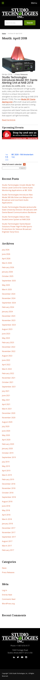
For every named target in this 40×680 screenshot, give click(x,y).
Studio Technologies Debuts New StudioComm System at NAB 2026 (16, 218)
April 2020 (6, 439)
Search (23, 168)
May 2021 (6, 400)
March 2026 (7, 263)
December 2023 (8, 316)
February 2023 (8, 342)
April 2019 (6, 470)
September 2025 (9, 280)
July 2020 (5, 426)
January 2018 (7, 523)
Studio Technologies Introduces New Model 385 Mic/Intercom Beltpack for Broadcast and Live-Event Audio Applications (17, 198)
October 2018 (7, 492)
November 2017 (8, 532)
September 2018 (9, 497)
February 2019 (8, 479)
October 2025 (7, 276)
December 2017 (8, 528)
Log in (4, 590)
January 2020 (7, 448)
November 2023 (8, 320)
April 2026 (6, 258)
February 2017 (8, 550)
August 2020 (7, 422)
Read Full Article (8, 120)
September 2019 (9, 457)
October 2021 (7, 382)
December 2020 (8, 413)
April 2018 (6, 515)
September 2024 (9, 303)
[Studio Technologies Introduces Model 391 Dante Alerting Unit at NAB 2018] (18, 59)
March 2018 (7, 519)
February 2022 (8, 373)
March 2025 (7, 289)
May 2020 (6, 435)
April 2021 (6, 404)
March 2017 (7, 545)
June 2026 (6, 254)
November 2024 (8, 298)
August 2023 (7, 329)
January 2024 (7, 311)
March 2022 (7, 369)
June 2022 (6, 360)
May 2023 (6, 338)
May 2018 (6, 510)
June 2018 (6, 506)
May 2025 (6, 285)
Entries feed (7, 595)
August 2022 (7, 356)
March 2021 (7, 409)
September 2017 (9, 537)
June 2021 (6, 395)
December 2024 (8, 294)
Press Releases (21, 74)
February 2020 (8, 444)
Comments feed (8, 599)
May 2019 (6, 466)
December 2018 (8, 484)
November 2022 (8, 351)
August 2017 (7, 541)
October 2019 (7, 453)
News (4, 568)
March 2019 (7, 475)
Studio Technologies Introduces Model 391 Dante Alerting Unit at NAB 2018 (19, 79)
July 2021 (5, 391)
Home (4, 33)
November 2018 (8, 488)
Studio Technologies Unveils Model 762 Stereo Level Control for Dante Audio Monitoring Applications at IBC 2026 (18, 188)
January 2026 (7, 272)
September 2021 (9, 386)
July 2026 (5, 249)
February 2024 (8, 307)
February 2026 (8, 267)
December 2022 (8, 347)
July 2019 (5, 462)
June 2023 (6, 333)
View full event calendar (12, 164)
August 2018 (7, 501)
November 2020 (8, 417)
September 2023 (9, 325)
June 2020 (6, 431)
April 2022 (6, 364)
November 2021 (8, 378)
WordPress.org (8, 603)
